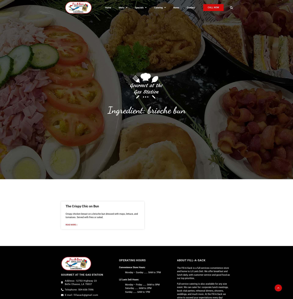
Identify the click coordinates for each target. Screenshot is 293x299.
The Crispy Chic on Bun (82, 206)
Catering (158, 7)
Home (108, 7)
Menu (121, 7)
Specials (139, 7)
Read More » (71, 225)
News (176, 7)
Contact (191, 7)
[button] (231, 7)
